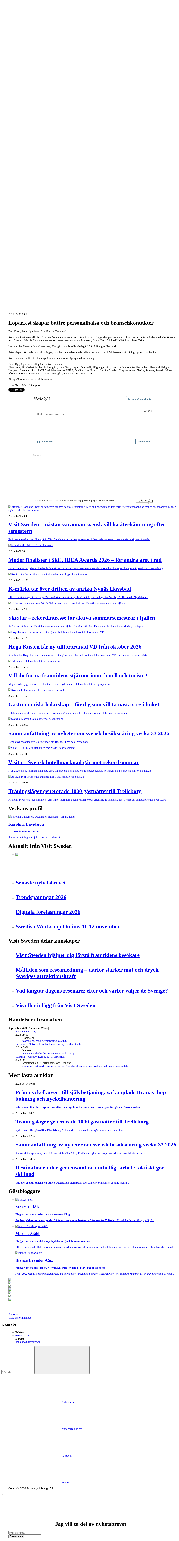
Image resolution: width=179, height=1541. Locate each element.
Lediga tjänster (23, 104)
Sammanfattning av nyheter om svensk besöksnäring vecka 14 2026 (52, 289)
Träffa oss (13, 24)
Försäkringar (22, 170)
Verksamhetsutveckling (28, 214)
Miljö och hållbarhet (26, 195)
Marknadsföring (24, 139)
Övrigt (19, 217)
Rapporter (20, 151)
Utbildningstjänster (25, 211)
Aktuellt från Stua (25, 161)
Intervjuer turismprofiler (28, 136)
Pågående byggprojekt (27, 142)
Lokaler (19, 186)
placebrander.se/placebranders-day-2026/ (44, 1040)
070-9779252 (22, 1335)
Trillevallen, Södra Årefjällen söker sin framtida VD (44, 267)
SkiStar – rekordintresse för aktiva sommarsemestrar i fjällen (48, 252)
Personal (20, 199)
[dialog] (89, 1515)
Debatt (19, 120)
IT (16, 177)
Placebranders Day (25, 1031)
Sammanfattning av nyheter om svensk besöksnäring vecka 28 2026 (52, 270)
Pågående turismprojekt (28, 145)
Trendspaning (22, 155)
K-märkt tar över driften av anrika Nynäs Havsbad (43, 248)
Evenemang (21, 123)
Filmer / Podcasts (24, 129)
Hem (11, 60)
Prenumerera (16, 1536)
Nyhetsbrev (67, 1401)
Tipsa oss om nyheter (20, 1317)
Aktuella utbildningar (27, 101)
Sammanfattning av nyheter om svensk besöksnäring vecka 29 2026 (52, 264)
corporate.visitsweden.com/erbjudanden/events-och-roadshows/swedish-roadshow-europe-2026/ (75, 1066)
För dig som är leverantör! (29, 220)
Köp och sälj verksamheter (30, 183)
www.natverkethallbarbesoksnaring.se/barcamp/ (48, 1053)
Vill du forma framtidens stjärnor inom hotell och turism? (46, 261)
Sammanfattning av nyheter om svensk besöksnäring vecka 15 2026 (52, 283)
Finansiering (22, 126)
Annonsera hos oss (71, 1428)
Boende (19, 70)
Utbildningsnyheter (26, 111)
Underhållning (23, 208)
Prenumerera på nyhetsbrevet (26, 299)
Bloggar (19, 117)
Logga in (13, 233)
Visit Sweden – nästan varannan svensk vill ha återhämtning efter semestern (57, 242)
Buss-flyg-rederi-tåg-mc (28, 92)
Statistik (19, 158)
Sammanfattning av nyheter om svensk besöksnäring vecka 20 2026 (52, 279)
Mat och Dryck (23, 82)
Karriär (12, 98)
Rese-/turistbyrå (24, 86)
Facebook (66, 1455)
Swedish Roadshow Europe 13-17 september (40, 1056)
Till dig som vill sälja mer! (29, 224)
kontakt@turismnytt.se (27, 1341)
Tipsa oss (13, 11)
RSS (10, 295)
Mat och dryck (23, 192)
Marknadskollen (17, 114)
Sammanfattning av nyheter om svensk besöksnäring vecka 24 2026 (52, 276)
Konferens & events (26, 79)
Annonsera (14, 15)
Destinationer (22, 73)
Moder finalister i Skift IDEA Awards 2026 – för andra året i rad (50, 245)
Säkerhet (20, 205)
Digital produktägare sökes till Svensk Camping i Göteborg (48, 286)
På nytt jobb (22, 108)
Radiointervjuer (24, 148)
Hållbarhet (21, 133)
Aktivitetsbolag (23, 67)
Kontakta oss (15, 18)
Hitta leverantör (17, 164)
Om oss (12, 21)
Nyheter (12, 64)
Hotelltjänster (22, 173)
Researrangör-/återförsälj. (29, 89)
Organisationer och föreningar (31, 202)
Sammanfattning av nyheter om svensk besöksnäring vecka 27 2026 (52, 273)
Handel (19, 76)
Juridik (19, 180)
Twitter (65, 1482)
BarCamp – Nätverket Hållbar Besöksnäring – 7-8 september (49, 1044)
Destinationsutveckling (21, 95)
